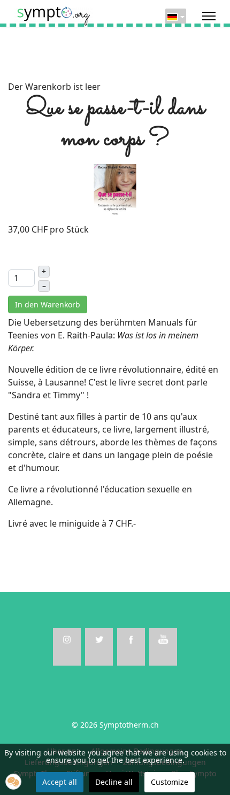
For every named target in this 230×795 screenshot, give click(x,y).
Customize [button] (169, 782)
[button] (13, 782)
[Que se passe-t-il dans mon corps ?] (115, 190)
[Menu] (209, 16)
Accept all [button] (59, 782)
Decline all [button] (114, 782)
